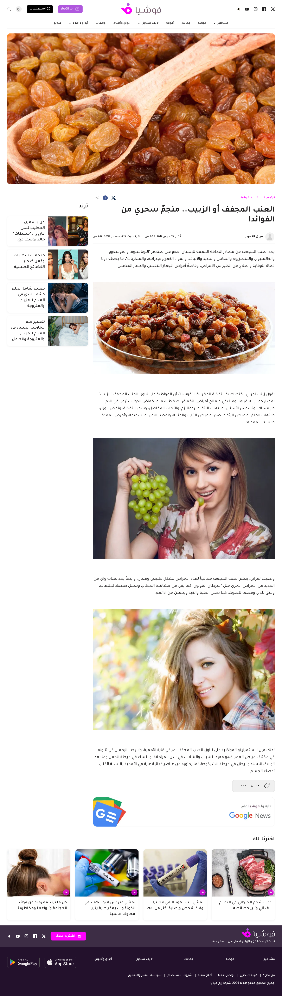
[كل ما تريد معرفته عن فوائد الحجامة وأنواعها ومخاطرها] (38, 873)
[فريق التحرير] (270, 237)
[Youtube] (247, 9)
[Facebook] (264, 9)
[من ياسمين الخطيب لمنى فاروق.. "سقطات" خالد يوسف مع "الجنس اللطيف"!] (68, 231)
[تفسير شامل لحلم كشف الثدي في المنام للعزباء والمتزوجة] (68, 298)
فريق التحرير (254, 237)
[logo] (141, 9)
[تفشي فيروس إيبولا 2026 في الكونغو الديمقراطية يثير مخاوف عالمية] (107, 873)
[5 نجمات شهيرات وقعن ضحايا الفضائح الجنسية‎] (68, 264)
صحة (241, 786)
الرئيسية (269, 197)
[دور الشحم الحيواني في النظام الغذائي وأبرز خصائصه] (243, 873)
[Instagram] (255, 9)
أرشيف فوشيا (249, 197)
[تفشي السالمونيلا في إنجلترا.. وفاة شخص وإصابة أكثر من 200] (175, 873)
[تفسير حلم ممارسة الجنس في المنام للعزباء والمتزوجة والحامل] (68, 331)
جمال (255, 786)
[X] (273, 9)
